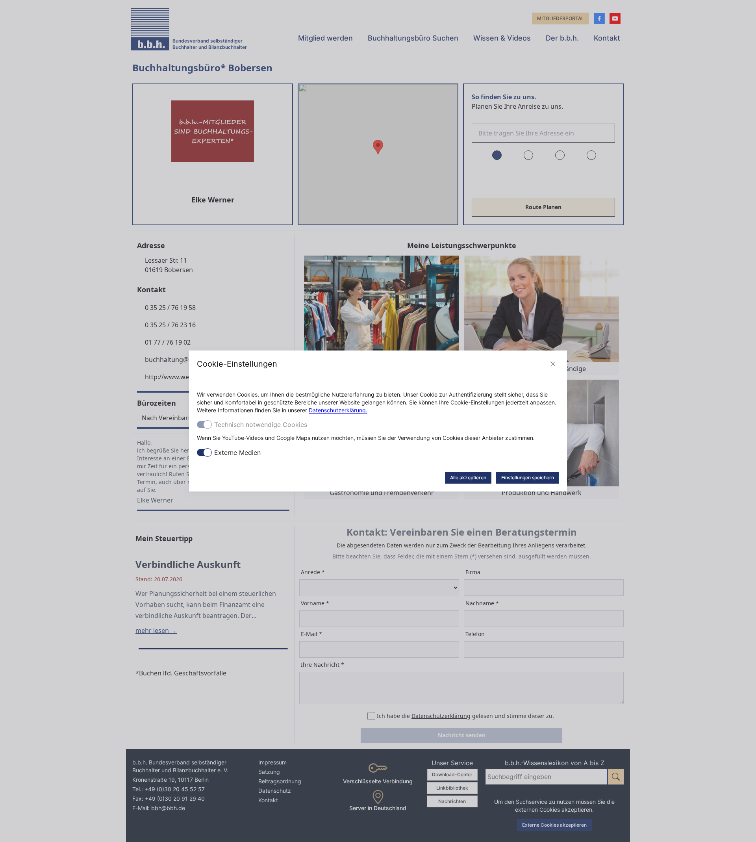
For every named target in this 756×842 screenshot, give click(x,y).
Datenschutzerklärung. (338, 410)
